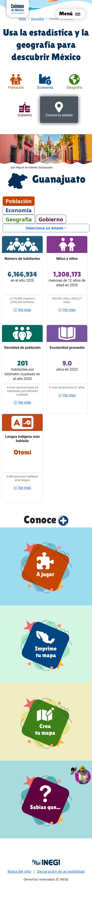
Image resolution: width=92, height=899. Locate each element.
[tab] (16, 82)
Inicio (22, 18)
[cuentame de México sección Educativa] (17, 8)
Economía (19, 210)
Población (19, 201)
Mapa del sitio (19, 871)
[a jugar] (46, 566)
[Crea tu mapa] (46, 722)
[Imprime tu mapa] (46, 644)
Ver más (24, 310)
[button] (80, 774)
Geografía (19, 219)
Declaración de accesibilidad (61, 871)
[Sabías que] (46, 799)
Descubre (37, 18)
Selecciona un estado (44, 228)
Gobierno (51, 219)
